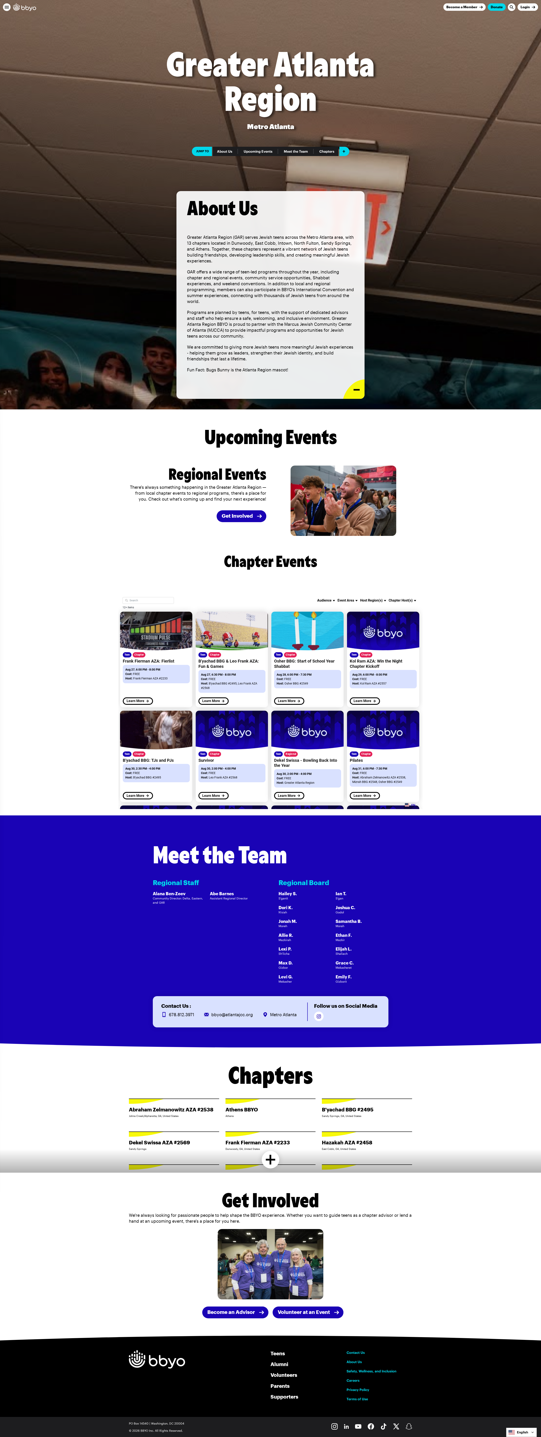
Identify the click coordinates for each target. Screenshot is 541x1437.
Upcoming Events (258, 151)
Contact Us (356, 1352)
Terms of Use (357, 1399)
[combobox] (521, 1432)
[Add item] (344, 151)
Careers (353, 1380)
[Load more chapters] (270, 1159)
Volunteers (283, 1375)
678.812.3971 (181, 1014)
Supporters (284, 1397)
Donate (497, 7)
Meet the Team (296, 151)
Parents (280, 1386)
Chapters (326, 151)
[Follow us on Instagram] (319, 1016)
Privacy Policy (358, 1390)
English (522, 1432)
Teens (277, 1353)
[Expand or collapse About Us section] (354, 389)
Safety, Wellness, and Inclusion (371, 1371)
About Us (224, 151)
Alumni (279, 1364)
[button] (7, 7)
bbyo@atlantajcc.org (232, 1014)
